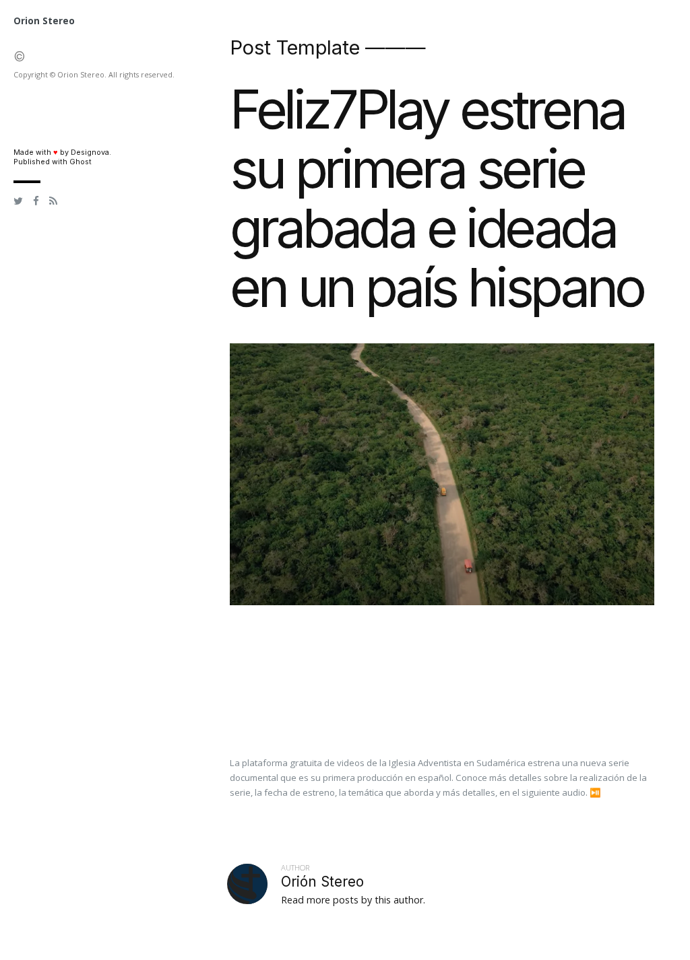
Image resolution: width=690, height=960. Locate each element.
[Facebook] (36, 201)
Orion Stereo (44, 21)
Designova (90, 152)
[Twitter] (18, 201)
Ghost (80, 162)
